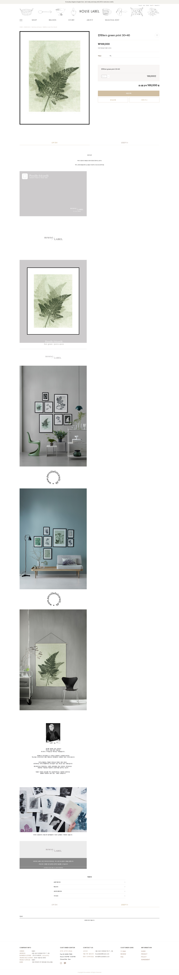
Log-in (140, 5)
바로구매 (128, 93)
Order (147, 5)
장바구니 (144, 100)
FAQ (122, 957)
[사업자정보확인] (45, 955)
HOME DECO (27, 27)
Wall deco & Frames (37, 27)
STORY (71, 20)
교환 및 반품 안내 (58, 891)
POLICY (143, 957)
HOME (21, 27)
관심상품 (113, 100)
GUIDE (143, 951)
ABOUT (90, 20)
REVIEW (123, 954)
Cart (151, 5)
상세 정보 (55, 143)
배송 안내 (56, 886)
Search (156, 5)
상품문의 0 (124, 143)
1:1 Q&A (123, 951)
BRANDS (52, 20)
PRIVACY (144, 954)
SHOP (34, 20)
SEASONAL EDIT (112, 20)
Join (144, 5)
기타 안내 (56, 896)
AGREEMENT (145, 960)
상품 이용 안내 (57, 882)
